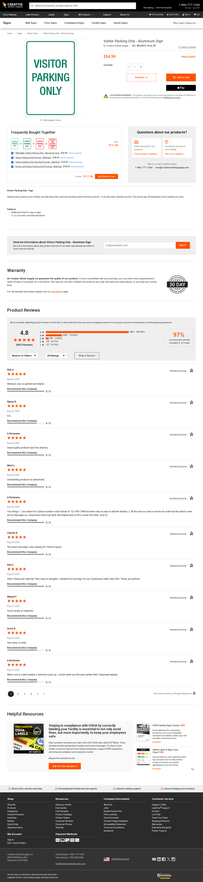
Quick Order (174, 15)
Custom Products (15, 814)
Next (192, 768)
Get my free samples (63, 766)
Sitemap (60, 827)
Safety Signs (121, 23)
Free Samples (62, 811)
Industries (12, 818)
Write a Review (87, 355)
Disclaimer (109, 831)
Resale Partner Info (113, 811)
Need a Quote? (189, 56)
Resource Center (63, 804)
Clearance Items (15, 827)
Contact (155, 811)
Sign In (187, 15)
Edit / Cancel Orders (16, 843)
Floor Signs (50, 23)
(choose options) (75, 153)
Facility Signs (99, 23)
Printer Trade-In (159, 831)
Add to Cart (183, 77)
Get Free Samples (163, 8)
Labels (51, 14)
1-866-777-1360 (189, 5)
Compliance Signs (74, 23)
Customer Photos (64, 824)
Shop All (11, 804)
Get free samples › (175, 154)
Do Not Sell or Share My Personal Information (38, 875)
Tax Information (111, 818)
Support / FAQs (159, 804)
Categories (12, 811)
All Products (84, 14)
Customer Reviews (64, 821)
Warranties (157, 824)
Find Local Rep (157, 15)
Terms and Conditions (114, 827)
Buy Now (140, 77)
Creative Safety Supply (31, 878)
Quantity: (108, 65)
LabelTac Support (161, 807)
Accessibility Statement (115, 824)
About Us (124, 14)
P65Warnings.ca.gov (171, 98)
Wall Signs (31, 23)
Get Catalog (148, 8)
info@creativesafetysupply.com (172, 167)
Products (11, 808)
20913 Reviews (27, 344)
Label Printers (32, 14)
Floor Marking (9, 14)
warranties (57, 291)
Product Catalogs (64, 814)
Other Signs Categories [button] (184, 23)
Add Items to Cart (106, 176)
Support (107, 14)
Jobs (106, 808)
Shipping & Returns (161, 821)
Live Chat (156, 814)
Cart (198, 15)
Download (156, 742)
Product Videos (63, 818)
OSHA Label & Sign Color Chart (165, 751)
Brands (10, 821)
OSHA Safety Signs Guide (165, 725)
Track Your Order (160, 818)
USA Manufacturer (120, 859)
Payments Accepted (161, 827)
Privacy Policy (13, 875)
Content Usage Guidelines (116, 821)
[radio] (101, 332)
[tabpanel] (162, 734)
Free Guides (61, 808)
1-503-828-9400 (76, 857)
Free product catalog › (146, 154)
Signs (66, 14)
